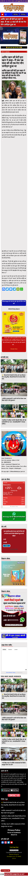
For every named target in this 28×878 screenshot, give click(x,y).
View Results (14, 549)
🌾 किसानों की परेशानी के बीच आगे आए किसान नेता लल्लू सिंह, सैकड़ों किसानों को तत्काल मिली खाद (13, 377)
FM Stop (23, 14)
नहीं (6, 542)
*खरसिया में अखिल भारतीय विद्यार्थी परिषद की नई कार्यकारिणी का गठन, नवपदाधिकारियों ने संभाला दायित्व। (14, 421)
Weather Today (15, 506)
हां (5, 539)
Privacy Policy (14, 830)
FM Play (15, 14)
